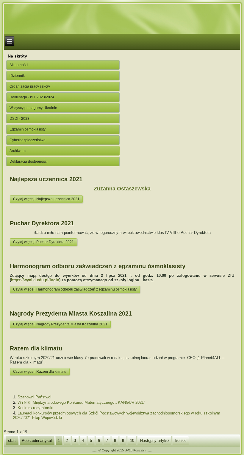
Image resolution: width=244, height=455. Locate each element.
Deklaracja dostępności (29, 161)
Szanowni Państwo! (34, 397)
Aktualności (19, 65)
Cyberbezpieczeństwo (28, 140)
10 (132, 440)
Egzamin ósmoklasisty (28, 129)
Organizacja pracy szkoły (30, 86)
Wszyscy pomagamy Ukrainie (33, 108)
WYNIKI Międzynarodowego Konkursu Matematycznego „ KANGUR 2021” (81, 402)
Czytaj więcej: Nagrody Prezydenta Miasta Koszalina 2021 (60, 324)
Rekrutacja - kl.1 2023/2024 (32, 97)
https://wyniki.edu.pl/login (35, 280)
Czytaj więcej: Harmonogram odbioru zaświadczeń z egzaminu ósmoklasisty (75, 289)
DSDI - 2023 (19, 119)
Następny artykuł (154, 440)
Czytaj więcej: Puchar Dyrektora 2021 (43, 242)
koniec (181, 440)
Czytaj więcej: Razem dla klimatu (39, 371)
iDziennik (17, 76)
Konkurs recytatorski (35, 408)
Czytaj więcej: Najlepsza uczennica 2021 (46, 199)
